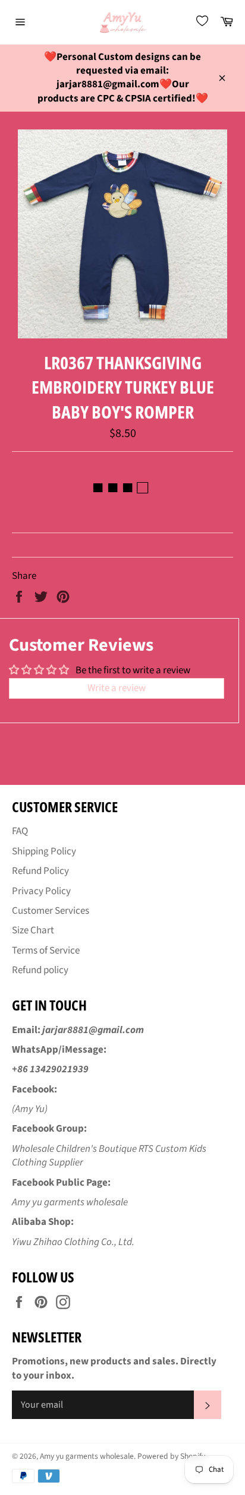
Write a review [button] (116, 688)
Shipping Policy (44, 851)
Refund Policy (40, 871)
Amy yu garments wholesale (87, 1456)
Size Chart (33, 930)
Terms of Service (46, 950)
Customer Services (50, 911)
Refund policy (40, 970)
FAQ (20, 831)
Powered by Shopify (171, 1456)
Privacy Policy (41, 891)
